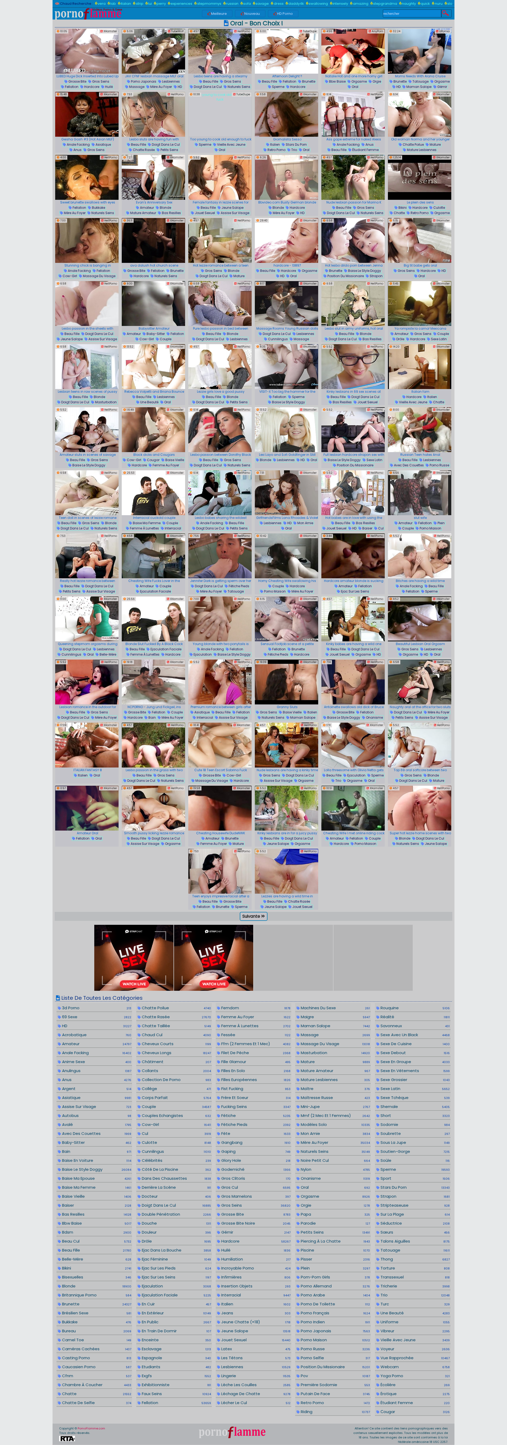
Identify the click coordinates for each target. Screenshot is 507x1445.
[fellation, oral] (87, 808)
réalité (414, 1017)
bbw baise (337, 81)
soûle (414, 1160)
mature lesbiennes (421, 150)
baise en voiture (96, 1160)
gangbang (255, 1142)
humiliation (255, 1259)
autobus (96, 1115)
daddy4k (296, 3)
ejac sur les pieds (176, 1268)
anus (77, 150)
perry (161, 3)
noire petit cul (335, 1160)
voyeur (414, 1349)
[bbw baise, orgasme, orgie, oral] (353, 51)
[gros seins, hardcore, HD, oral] (419, 240)
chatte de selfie (96, 1402)
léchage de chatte (255, 1393)
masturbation (105, 402)
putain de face (335, 1393)
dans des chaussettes (176, 1178)
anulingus (96, 1070)
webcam (414, 1367)
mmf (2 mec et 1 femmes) (335, 1115)
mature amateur (142, 213)
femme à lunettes (144, 528)
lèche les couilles (255, 1384)
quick (425, 3)
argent (96, 1088)
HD (179, 86)
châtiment (176, 1061)
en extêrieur (176, 1313)
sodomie (414, 1124)
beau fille (210, 81)
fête (255, 1133)
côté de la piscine (176, 1169)
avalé (96, 1124)
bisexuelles (96, 1277)
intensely (340, 3)
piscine (335, 1250)
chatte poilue (413, 144)
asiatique (103, 144)
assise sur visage (234, 213)
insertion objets (255, 1286)
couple (165, 339)
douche (176, 1223)
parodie (335, 1223)
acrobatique (96, 1034)
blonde (165, 207)
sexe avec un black (414, 1034)
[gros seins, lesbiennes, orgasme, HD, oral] (419, 618)
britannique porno (96, 1295)
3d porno (96, 1008)
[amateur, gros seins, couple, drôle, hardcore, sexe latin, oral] (419, 303)
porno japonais (143, 81)
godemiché (255, 1169)
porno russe (439, 465)
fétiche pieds (238, 586)
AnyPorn (377, 31)
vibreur (414, 1331)
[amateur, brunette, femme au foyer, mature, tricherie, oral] (220, 808)
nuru (438, 3)
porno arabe (335, 1295)
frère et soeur (255, 1097)
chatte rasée (143, 150)
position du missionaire (345, 276)
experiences (181, 3)
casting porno (96, 1358)
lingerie (255, 1375)
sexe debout (414, 1052)
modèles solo (335, 1124)
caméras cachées (96, 1349)
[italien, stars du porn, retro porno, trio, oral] (286, 114)
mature (435, 144)
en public (176, 1322)
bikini (402, 207)
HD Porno (285, 13)
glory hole (255, 1160)
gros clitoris (255, 1178)
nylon (335, 1169)
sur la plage (414, 1214)
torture (414, 1268)
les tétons (255, 1358)
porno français (335, 1313)
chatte (399, 213)
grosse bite (77, 81)
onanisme (374, 717)
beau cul (96, 1241)
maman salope (418, 86)
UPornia (444, 31)
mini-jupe (335, 1106)
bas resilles (171, 213)
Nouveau (252, 13)
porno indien (335, 1322)
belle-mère (107, 654)
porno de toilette (335, 1304)
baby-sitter (155, 333)
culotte (439, 207)
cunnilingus (277, 339)
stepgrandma (385, 3)
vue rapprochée (414, 1358)
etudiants (176, 1367)
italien (274, 144)
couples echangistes (176, 1115)
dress (278, 3)
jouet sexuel (204, 213)
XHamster (110, 31)
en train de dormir (176, 1331)
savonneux (414, 1026)
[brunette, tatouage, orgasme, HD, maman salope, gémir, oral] (419, 51)
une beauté (148, 402)
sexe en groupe (414, 1061)
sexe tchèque (414, 1097)
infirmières (255, 1277)
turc (414, 1304)
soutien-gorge (414, 1151)
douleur (176, 1232)
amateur (146, 207)
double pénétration (176, 1214)
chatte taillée (176, 1026)
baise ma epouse (96, 1178)
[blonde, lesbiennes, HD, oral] (286, 429)
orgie (376, 81)
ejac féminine (176, 1259)
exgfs (176, 1375)
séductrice (414, 1223)
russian (232, 3)
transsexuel (414, 1277)
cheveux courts (176, 1043)
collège (176, 1088)
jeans (255, 1313)
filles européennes (255, 1079)
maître (335, 1088)
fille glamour (255, 1061)
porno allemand (335, 1286)
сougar (152, 460)
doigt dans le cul (207, 86)
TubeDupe (309, 31)
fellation (71, 86)
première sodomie (335, 1384)
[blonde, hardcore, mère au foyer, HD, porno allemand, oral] (286, 177)
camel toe (96, 1340)
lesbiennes (170, 81)
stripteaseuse (414, 1205)
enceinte (176, 1340)
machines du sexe (335, 1008)
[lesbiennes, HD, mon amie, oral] (286, 492)
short (414, 1115)
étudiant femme (365, 150)
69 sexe (96, 1017)
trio (293, 150)
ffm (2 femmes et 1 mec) (255, 1043)
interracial (172, 528)
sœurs (414, 1232)
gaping (255, 1151)
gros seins (100, 81)
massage (136, 86)
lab (113, 3)
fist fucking (255, 1088)
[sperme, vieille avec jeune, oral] (220, 114)
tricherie (414, 1286)
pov (335, 1375)
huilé (108, 86)
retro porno (276, 150)
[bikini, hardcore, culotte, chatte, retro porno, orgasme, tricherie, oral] (419, 177)
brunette (308, 81)
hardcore (91, 86)
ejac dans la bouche (176, 1250)
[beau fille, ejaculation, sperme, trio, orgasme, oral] (353, 745)
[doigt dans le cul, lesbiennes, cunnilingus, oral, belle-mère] (87, 618)
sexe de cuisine (414, 1043)
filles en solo (255, 1070)
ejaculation (202, 654)
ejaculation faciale (155, 591)
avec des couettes (408, 465)
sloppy (453, 3)
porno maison (430, 528)
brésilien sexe (96, 1313)
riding (335, 1411)
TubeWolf (177, 31)
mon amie (305, 523)
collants (176, 1070)
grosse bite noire (255, 1223)
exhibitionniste (176, 1384)
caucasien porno (96, 1367)
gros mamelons (255, 1196)
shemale (414, 1106)
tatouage (420, 81)
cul (380, 528)
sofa (247, 3)
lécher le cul (255, 1402)
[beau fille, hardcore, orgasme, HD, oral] (286, 240)
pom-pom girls (335, 1277)
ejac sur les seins (354, 591)
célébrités (176, 1160)
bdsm (96, 1232)
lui (150, 3)
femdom (255, 1008)
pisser (335, 1259)
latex (255, 1349)
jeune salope (232, 207)
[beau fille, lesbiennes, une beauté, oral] (153, 366)
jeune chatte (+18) (255, 1322)
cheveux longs (176, 1052)
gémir (441, 86)
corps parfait (176, 1097)
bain (152, 717)
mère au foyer (160, 86)
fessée (255, 1034)
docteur (176, 1196)
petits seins (169, 150)
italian (126, 3)
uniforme (414, 1322)
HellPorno (243, 31)
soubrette (414, 1133)
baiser (367, 528)
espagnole (176, 1358)
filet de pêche (255, 1052)
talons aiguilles (414, 1241)
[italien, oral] (87, 745)
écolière (414, 1384)
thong (414, 1259)
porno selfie (335, 1358)
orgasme (359, 81)
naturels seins (238, 86)
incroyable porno (255, 1268)
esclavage (176, 1349)
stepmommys (209, 3)
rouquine (414, 1008)
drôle (400, 339)
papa (335, 1214)
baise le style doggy (364, 270)
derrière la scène (176, 1187)
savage (262, 3)
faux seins (176, 1393)
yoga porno (414, 1375)
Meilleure (219, 13)
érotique (414, 1393)
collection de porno (176, 1079)
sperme (277, 86)
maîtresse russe (335, 1097)
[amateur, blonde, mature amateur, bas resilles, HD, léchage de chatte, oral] (153, 177)
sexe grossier (414, 1079)
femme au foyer (165, 465)
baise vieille (174, 460)
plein (441, 523)
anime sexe (96, 1061)
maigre (335, 1017)
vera (102, 3)
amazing (360, 3)
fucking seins (255, 1106)
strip (139, 3)
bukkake (98, 207)
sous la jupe (414, 1142)
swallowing (318, 3)
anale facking (78, 144)
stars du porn (296, 144)
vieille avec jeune (230, 144)
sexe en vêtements (414, 1070)
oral (354, 86)
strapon (376, 276)
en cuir (176, 1304)
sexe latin (438, 339)
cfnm (96, 1375)
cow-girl (69, 276)
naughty (409, 3)
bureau (96, 1331)
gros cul (255, 1187)
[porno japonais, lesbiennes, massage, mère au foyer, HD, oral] (153, 51)
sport (414, 1178)
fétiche (255, 1115)
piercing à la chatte (335, 1241)
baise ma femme (146, 523)
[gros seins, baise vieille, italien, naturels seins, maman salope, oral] (286, 682)
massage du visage (98, 276)
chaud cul (176, 1034)
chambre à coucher (96, 1384)
